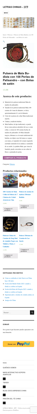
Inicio (4, 35)
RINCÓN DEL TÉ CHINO (12, 398)
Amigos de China (10, 300)
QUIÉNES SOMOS (9, 367)
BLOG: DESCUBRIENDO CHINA (14, 390)
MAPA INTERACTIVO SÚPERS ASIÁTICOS (14, 373)
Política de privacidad (24, 408)
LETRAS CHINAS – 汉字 (15, 7)
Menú (6, 13)
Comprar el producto (15, 158)
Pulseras (10, 35)
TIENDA (6, 382)
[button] (4, 41)
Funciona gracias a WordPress (11, 410)
